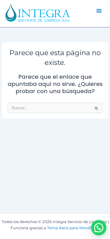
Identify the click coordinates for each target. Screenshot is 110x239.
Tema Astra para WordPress (73, 228)
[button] (99, 10)
